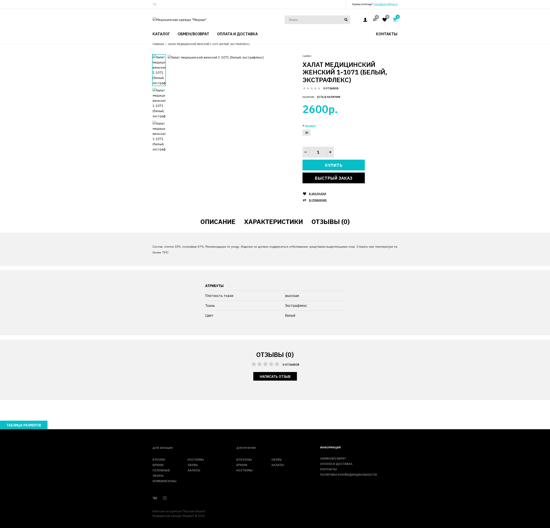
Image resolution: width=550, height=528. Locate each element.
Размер (310, 126)
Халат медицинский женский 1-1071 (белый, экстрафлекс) (209, 44)
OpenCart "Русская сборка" (187, 511)
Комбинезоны (164, 481)
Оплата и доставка (336, 464)
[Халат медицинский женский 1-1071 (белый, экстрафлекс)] (216, 57)
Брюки (158, 465)
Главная (158, 44)
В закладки (317, 193)
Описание (217, 221)
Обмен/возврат (333, 458)
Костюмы (196, 460)
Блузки (159, 460)
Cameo (307, 56)
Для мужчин (246, 448)
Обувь (193, 465)
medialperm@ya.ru (385, 4)
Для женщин (163, 448)
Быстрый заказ (333, 178)
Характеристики (273, 221)
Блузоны (244, 460)
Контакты (328, 469)
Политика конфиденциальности (348, 475)
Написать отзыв (275, 376)
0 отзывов (330, 88)
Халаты (194, 470)
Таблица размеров (23, 425)
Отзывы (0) (331, 221)
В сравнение (318, 200)
